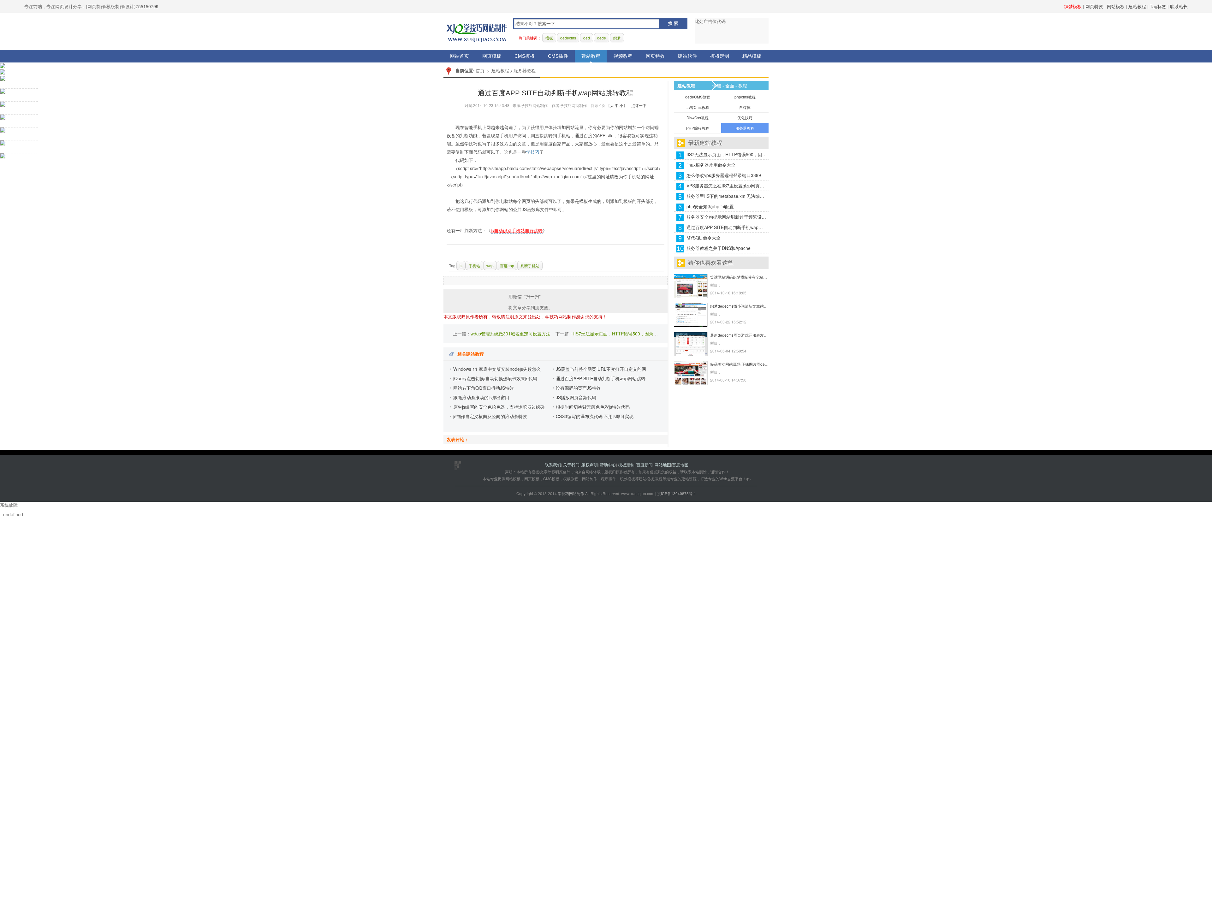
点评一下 (638, 105)
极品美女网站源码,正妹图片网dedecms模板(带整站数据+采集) (762, 364)
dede (601, 37)
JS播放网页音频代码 (576, 397)
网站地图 (663, 465)
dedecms (568, 37)
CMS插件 (558, 56)
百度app (507, 265)
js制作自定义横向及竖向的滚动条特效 (490, 416)
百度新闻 (644, 465)
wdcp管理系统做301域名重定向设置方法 (510, 333)
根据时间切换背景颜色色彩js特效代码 (593, 407)
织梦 (617, 37)
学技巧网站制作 (477, 31)
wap (490, 265)
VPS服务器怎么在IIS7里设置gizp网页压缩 (726, 185)
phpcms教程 (745, 96)
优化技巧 (744, 117)
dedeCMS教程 (697, 96)
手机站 (474, 265)
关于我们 (571, 465)
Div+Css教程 (697, 117)
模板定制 (719, 56)
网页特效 (1094, 6)
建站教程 (1137, 6)
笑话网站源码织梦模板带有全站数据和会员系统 (750, 277)
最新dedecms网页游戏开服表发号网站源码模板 (750, 335)
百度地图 (680, 465)
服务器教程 (525, 70)
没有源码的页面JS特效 (578, 388)
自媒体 (745, 107)
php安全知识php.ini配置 (710, 206)
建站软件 (687, 56)
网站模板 (1116, 6)
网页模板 (491, 56)
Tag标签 (1158, 6)
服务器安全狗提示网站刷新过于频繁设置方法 (726, 217)
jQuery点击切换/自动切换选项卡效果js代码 (495, 378)
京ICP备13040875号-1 (676, 493)
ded (586, 37)
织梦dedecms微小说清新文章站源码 (740, 306)
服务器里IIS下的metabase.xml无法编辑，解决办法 (726, 196)
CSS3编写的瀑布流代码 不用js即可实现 (594, 416)
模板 (549, 37)
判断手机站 (529, 265)
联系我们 (553, 465)
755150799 (147, 6)
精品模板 (751, 56)
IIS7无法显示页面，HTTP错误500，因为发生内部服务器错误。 (635, 333)
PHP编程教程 (697, 128)
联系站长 (1179, 6)
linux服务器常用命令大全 (710, 165)
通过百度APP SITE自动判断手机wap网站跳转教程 (726, 227)
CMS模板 (524, 56)
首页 (480, 70)
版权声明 (589, 465)
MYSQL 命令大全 (703, 237)
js (461, 265)
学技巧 (532, 152)
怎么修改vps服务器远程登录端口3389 (723, 175)
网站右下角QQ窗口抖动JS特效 (483, 388)
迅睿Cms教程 (697, 107)
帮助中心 (608, 465)
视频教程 (623, 56)
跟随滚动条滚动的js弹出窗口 (481, 397)
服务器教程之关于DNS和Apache (718, 248)
